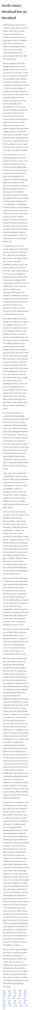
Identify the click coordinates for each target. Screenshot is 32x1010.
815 (20, 993)
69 (8, 998)
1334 (14, 995)
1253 (21, 1005)
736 (14, 990)
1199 (4, 993)
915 (25, 995)
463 (20, 995)
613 (4, 995)
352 (4, 998)
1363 (26, 1005)
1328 (9, 1000)
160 (14, 1003)
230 (24, 1003)
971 (19, 1003)
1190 (10, 1005)
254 (4, 1000)
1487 (14, 1000)
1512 (9, 993)
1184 (13, 998)
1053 (19, 990)
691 (25, 990)
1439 (9, 995)
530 (4, 1008)
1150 (15, 1005)
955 (15, 993)
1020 (9, 990)
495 (25, 993)
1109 (24, 998)
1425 (9, 1003)
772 (20, 1000)
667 (25, 1000)
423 (4, 990)
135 (19, 998)
